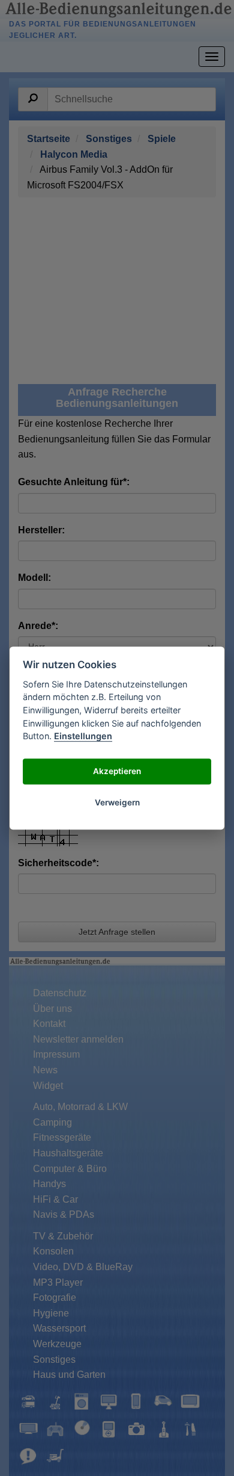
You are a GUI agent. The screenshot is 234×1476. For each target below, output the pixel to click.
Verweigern (117, 803)
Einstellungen (83, 736)
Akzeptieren (117, 772)
